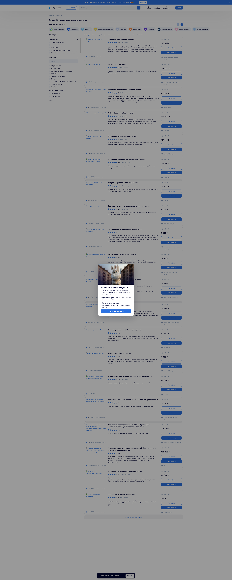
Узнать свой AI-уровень (116, 311)
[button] (131, 267)
